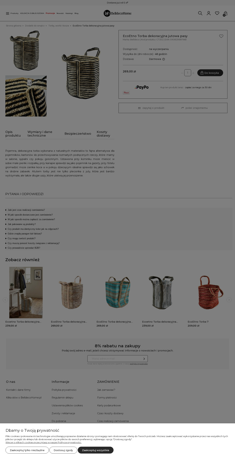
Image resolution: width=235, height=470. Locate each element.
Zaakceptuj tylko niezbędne (27, 450)
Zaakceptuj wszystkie (95, 450)
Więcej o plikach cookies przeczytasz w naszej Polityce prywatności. (44, 442)
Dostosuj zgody (63, 450)
